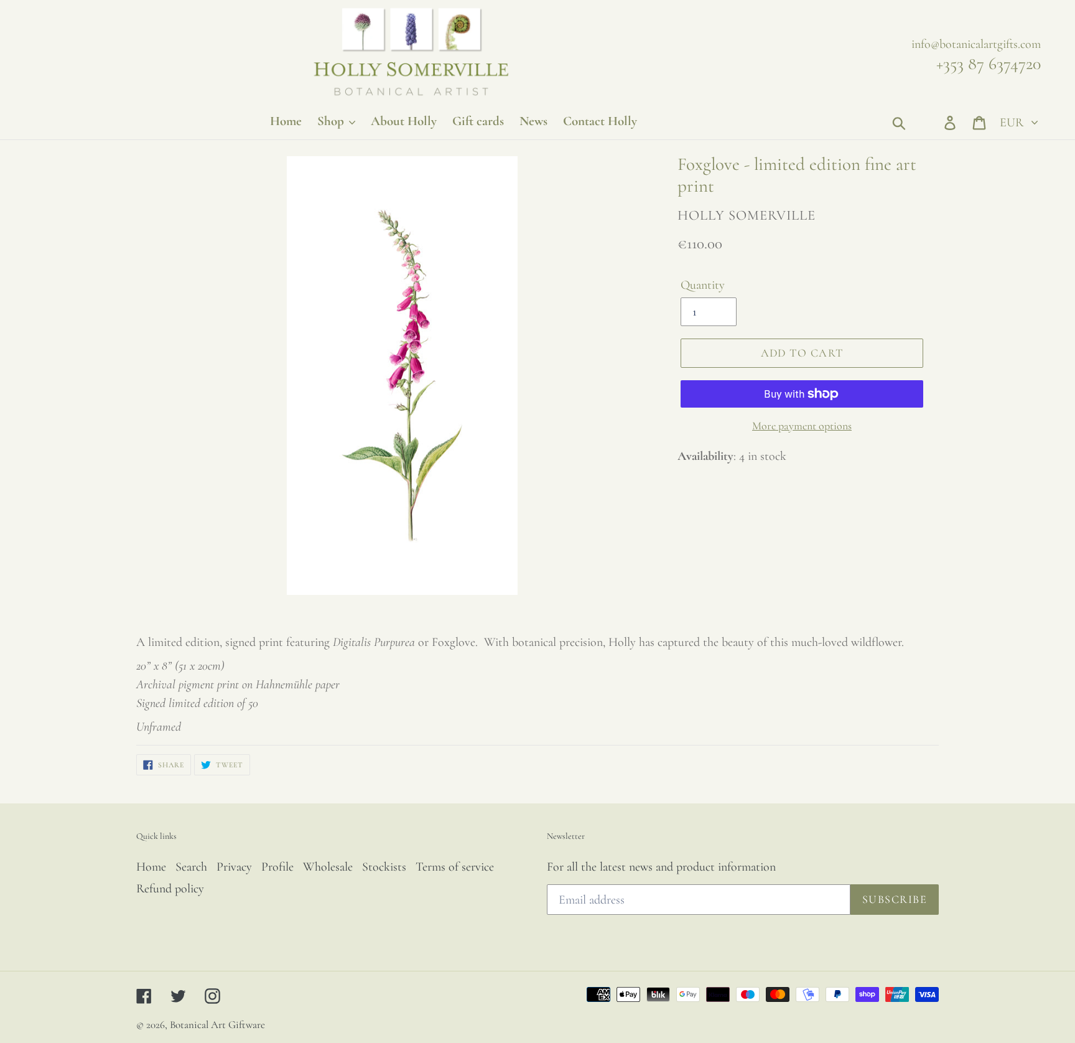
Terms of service (455, 866)
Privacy (234, 866)
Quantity (703, 285)
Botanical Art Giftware (217, 1024)
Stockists (384, 866)
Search (191, 866)
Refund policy (170, 888)
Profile (277, 866)
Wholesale (328, 866)
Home (151, 866)
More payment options (802, 426)
